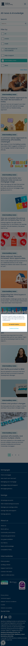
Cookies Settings (14, 328)
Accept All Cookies (14, 324)
